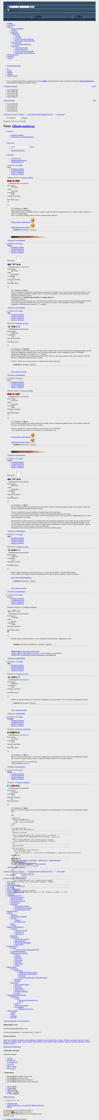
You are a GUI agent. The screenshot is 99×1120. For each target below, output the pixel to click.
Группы (17, 35)
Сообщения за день (21, 48)
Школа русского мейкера (19, 953)
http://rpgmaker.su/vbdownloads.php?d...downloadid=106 (38, 655)
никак (19, 1042)
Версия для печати (17, 135)
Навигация (14, 46)
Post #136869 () (12, 89)
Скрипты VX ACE (21, 930)
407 (33, 114)
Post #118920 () (12, 111)
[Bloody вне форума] (23, 782)
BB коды (10, 1086)
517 (52, 114)
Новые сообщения (17, 28)
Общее (13, 1012)
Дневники (10, 56)
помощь (74, 1042)
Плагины (14, 936)
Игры (13, 1014)
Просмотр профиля (17, 169)
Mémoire (23, 862)
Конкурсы (14, 904)
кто (79, 1040)
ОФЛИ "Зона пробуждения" (28, 974)
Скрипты (14, 929)
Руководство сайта (21, 49)
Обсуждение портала (18, 901)
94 (12, 799)
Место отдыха (12, 967)
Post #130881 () (12, 91)
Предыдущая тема (10, 1021)
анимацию (32, 1040)
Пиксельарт (19, 960)
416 (38, 114)
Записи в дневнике (17, 174)
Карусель (18, 986)
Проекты (14, 915)
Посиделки (14, 983)
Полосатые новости (17, 897)
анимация (40, 1040)
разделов (87, 1042)
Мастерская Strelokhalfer (23, 943)
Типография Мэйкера (18, 951)
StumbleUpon (13, 1062)
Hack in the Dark (40, 864)
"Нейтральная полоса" (14, 895)
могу (82, 1040)
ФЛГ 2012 (22, 976)
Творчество (15, 969)
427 (47, 114)
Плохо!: (12, 100)
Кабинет (10, 883)
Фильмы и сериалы (21, 991)
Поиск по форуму (13, 890)
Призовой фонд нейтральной (20, 222)
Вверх (23, 878)
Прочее (17, 965)
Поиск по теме (10, 142)
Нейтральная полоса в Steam (20, 227)
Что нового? (11, 25)
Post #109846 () (12, 96)
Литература (19, 970)
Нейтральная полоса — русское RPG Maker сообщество (25, 1105)
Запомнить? (13, 10)
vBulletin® (14, 1112)
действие (67, 1040)
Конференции (15, 902)
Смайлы (10, 1088)
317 (28, 114)
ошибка (49, 1042)
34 (12, 746)
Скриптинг (18, 958)
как (71, 1040)
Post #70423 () (12, 107)
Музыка (17, 981)
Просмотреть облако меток (12, 1047)
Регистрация (11, 2)
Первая (21, 114)
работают (81, 1042)
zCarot (12, 1115)
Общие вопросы (23, 126)
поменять (61, 1042)
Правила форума (8, 1097)
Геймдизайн (19, 963)
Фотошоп (18, 962)
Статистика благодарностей (24, 39)
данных (60, 1040)
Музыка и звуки (20, 922)
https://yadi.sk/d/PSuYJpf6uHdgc (21, 577)
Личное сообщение (17, 172)
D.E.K (21, 1002)
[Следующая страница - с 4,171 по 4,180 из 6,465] (55, 114)
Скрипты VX (19, 932)
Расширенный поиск (14, 66)
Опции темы (10, 131)
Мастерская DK (20, 941)
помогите (67, 1042)
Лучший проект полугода (23, 908)
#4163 (21, 311)
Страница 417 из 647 (10, 114)
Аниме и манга (20, 990)
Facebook (13, 1069)
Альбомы (18, 37)
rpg (9, 1040)
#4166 (21, 534)
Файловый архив (13, 55)
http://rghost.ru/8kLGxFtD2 (31, 651)
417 (40, 114)
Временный (15, 997)
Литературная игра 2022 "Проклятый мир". (33, 977)
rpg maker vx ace (22, 1040)
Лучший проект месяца (22, 909)
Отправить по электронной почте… (23, 137)
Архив (17, 998)
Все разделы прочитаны (23, 44)
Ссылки (17, 993)
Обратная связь (12, 1103)
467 (49, 114)
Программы (19, 988)
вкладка (46, 1040)
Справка (14, 30)
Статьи (13, 948)
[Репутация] (18, 199)
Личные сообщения (13, 885)
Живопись (18, 979)
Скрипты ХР (19, 934)
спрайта (6, 1043)
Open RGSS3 (19, 944)
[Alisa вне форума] (22, 323)
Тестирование (19, 1007)
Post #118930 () (12, 104)
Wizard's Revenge (54, 860)
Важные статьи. (12, 911)
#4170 (21, 770)
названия (13, 1042)
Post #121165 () (12, 105)
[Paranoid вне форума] (23, 729)
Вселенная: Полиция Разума (28, 1000)
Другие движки (12, 1011)
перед (55, 1042)
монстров (6, 1042)
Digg (10, 1058)
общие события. (38, 1042)
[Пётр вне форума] (26, 177)
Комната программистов (15, 927)
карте (75, 1040)
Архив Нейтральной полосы (16, 995)
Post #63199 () (12, 109)
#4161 (21, 165)
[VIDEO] (10, 1092)
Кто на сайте (11, 888)
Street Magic (29, 864)
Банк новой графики (22, 1005)
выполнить (53, 1040)
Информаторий (12, 946)
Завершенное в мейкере (19, 916)
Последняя (60, 114)
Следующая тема (23, 1021)
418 (42, 114)
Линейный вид (16, 158)
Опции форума (16, 42)
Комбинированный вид (19, 160)
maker (5, 1040)
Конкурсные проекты (22, 906)
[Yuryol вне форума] (18, 260)
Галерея (9, 58)
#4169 (21, 717)
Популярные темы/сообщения (25, 41)
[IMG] (9, 1090)
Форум (9, 27)
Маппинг (18, 956)
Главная (9, 23)
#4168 (21, 662)
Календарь (14, 32)
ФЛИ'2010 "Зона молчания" (28, 972)
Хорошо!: (14, 86)
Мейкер (9, 913)
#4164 (21, 378)
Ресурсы (14, 918)
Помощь (10, 4)
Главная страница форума (15, 892)
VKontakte (13, 1066)
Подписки (10, 887)
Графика (17, 920)
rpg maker (14, 1040)
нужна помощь (27, 1042)
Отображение (10, 154)
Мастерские (15, 937)
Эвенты (17, 955)
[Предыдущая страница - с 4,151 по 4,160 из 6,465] (25, 114)
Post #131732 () (12, 93)
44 (12, 281)
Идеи (13, 923)
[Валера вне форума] (30, 607)
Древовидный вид (17, 162)
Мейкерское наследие (26, 1009)
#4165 (21, 458)
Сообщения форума (17, 170)
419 (45, 114)
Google (11, 1064)
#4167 (21, 595)
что (14, 1043)
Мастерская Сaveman (22, 939)
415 (35, 114)
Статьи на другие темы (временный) (27, 949)
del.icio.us (12, 1060)
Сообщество (15, 34)
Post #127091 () (12, 95)
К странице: (11, 118)
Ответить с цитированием (16, 240)
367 (31, 114)
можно (87, 1040)
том (10, 1043)
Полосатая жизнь (16, 899)
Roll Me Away (43, 860)
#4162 (21, 244)
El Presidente (24, 860)
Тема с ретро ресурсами (19, 372)
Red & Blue (33, 860)
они (45, 1042)
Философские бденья (22, 984)
